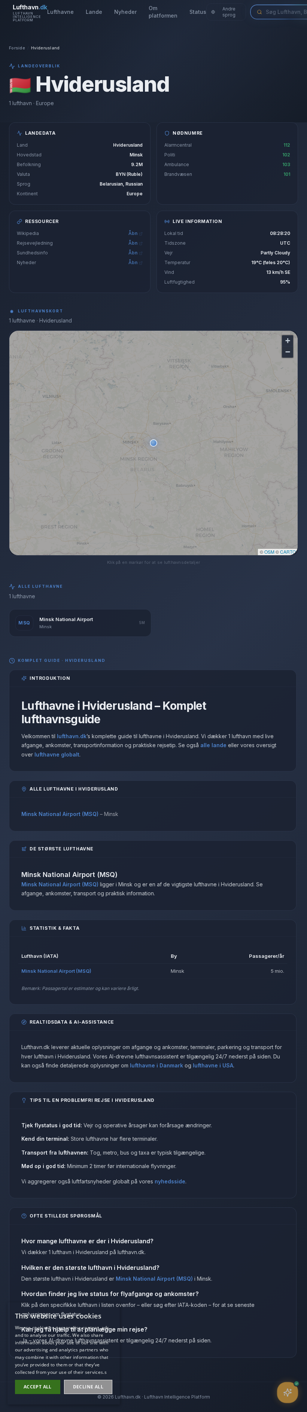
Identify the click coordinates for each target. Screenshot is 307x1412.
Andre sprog (228, 12)
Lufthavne (60, 12)
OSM (269, 551)
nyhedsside (170, 1181)
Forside (17, 48)
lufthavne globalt (56, 754)
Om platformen (163, 12)
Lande (94, 12)
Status (197, 12)
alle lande (213, 745)
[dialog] (63, 1353)
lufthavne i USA (213, 1065)
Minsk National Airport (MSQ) (59, 814)
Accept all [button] (38, 1387)
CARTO (288, 551)
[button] (153, 442)
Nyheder (125, 12)
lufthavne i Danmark (156, 1065)
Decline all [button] (88, 1387)
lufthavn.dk (71, 736)
